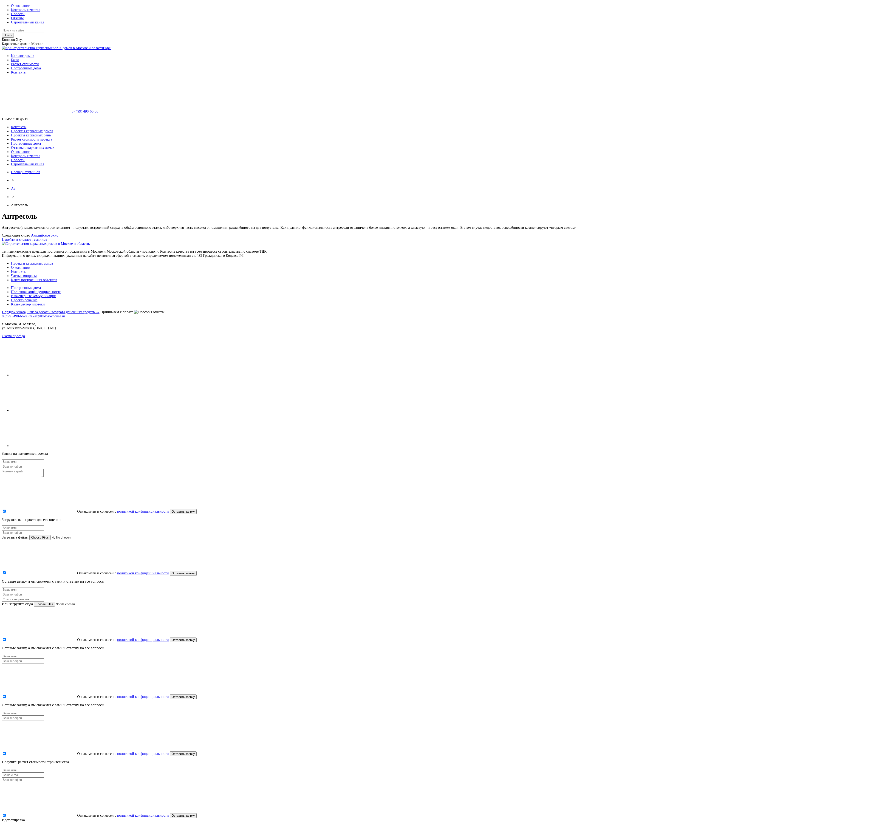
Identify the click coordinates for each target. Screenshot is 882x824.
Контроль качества (25, 10)
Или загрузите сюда (17, 604)
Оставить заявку (183, 511)
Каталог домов (22, 56)
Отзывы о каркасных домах (32, 148)
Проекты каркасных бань (31, 135)
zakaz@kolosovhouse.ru (47, 316)
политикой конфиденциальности (143, 511)
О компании (20, 6)
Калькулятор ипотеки (28, 304)
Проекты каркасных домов (32, 131)
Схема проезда (13, 336)
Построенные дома (26, 68)
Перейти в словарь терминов (24, 239)
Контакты (18, 72)
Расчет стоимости (25, 64)
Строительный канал (27, 22)
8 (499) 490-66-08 (84, 111)
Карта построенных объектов (34, 280)
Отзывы (17, 18)
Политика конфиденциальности (36, 292)
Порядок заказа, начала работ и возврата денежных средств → (50, 312)
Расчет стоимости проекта (31, 139)
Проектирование (24, 300)
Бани (15, 60)
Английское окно (44, 235)
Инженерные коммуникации (33, 296)
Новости (18, 14)
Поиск (8, 35)
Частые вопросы (24, 276)
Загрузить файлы (15, 537)
